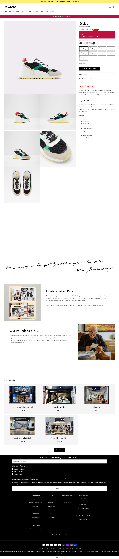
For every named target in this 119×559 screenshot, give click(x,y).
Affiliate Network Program (36, 529)
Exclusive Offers (83, 495)
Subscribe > (59, 488)
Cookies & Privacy (67, 495)
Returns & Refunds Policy (35, 502)
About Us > (59, 450)
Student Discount (83, 504)
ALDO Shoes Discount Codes (83, 500)
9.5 (85, 59)
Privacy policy (61, 548)
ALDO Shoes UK (45, 548)
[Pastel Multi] (84, 44)
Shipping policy (77, 548)
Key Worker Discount (83, 508)
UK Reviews (52, 517)
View (21, 411)
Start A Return (35, 506)
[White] (91, 44)
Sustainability (51, 506)
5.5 (85, 54)
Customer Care (36, 495)
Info (52, 495)
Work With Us (36, 525)
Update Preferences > (67, 499)
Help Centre (36, 499)
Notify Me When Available (89, 69)
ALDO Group (51, 510)
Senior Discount (83, 519)
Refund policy (53, 548)
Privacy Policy (35, 513)
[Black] (81, 44)
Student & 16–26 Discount (83, 515)
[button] (106, 7)
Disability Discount (83, 512)
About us (51, 499)
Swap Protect (35, 510)
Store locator (51, 502)
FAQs (51, 513)
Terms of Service (35, 517)
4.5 (103, 49)
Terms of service (69, 548)
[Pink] (87, 44)
